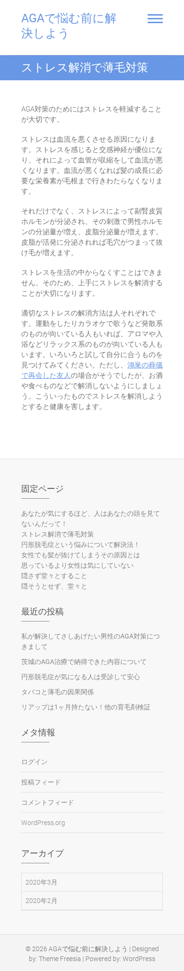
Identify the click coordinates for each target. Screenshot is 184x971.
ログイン (34, 762)
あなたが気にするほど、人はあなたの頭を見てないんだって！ (90, 519)
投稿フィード (41, 782)
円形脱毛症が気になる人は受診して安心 (80, 677)
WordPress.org (43, 822)
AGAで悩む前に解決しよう (69, 25)
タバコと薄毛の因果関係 (57, 692)
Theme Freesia (60, 958)
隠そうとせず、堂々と (54, 586)
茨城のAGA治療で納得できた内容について (84, 661)
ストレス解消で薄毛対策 (57, 534)
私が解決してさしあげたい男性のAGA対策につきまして (90, 641)
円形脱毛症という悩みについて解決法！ (80, 544)
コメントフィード (47, 802)
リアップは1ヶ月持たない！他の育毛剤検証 (86, 707)
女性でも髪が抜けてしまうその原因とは (80, 555)
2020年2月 (41, 900)
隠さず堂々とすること (54, 575)
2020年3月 (41, 882)
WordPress (139, 958)
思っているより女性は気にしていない (77, 565)
